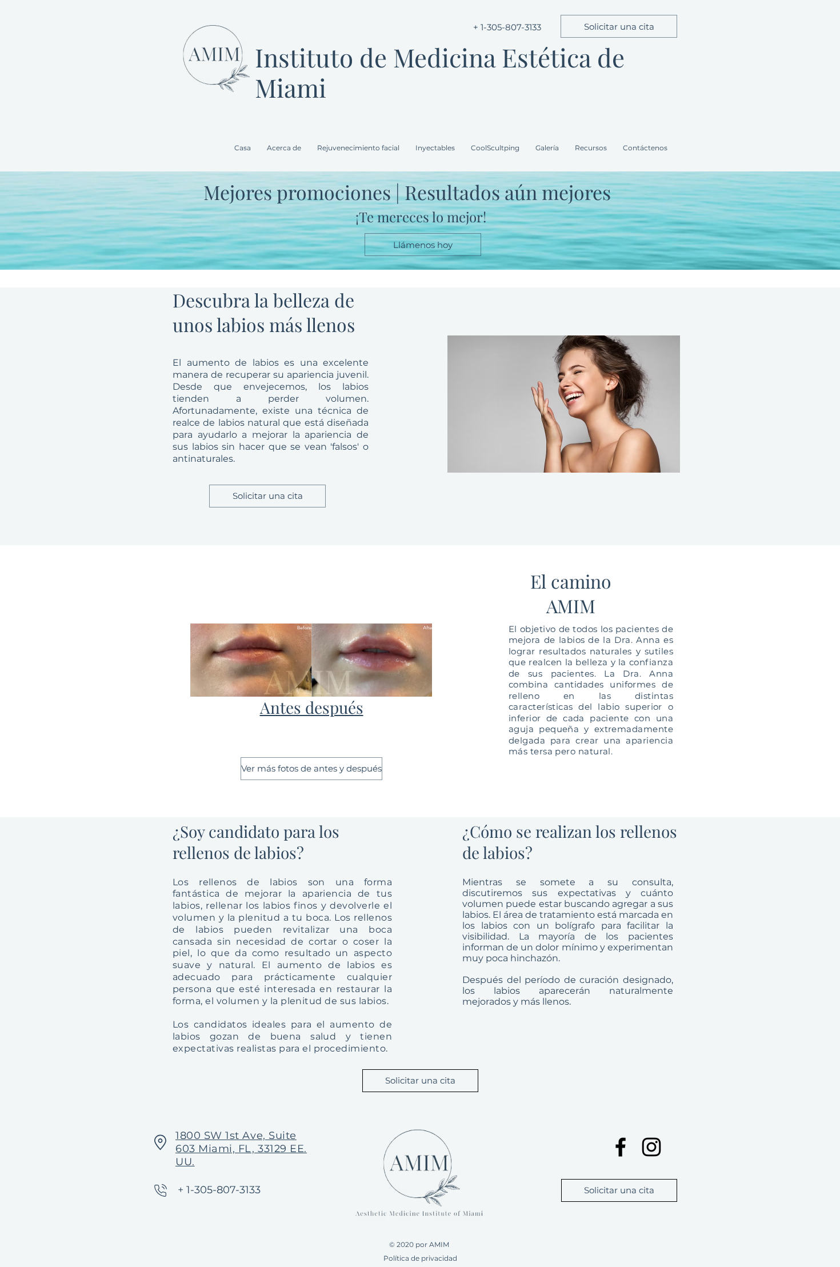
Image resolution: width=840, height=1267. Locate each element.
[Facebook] (620, 1147)
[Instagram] (651, 1147)
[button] (360, 148)
